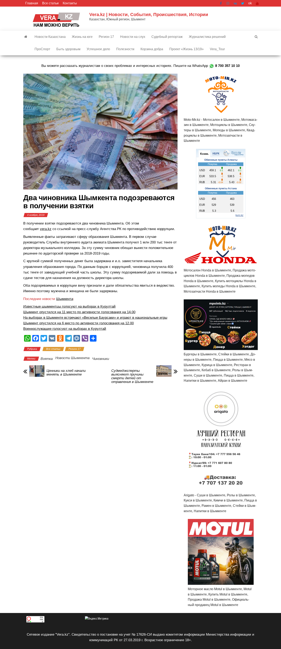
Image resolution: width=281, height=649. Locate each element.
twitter (242, 3)
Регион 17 (106, 36)
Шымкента (64, 299)
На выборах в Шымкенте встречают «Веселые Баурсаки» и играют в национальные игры (95, 318)
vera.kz (45, 229)
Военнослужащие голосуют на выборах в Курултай (64, 329)
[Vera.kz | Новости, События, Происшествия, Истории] (25, 37)
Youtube (257, 3)
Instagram (227, 3)
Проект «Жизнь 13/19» (186, 49)
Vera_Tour (217, 49)
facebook (221, 3)
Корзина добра (151, 49)
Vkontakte (235, 3)
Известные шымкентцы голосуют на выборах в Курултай (69, 306)
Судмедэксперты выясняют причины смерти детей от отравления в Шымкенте (132, 376)
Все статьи (50, 3)
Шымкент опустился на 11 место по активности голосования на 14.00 (79, 312)
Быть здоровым (68, 49)
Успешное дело (98, 49)
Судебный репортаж (167, 36)
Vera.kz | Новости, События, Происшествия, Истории (148, 14)
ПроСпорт (42, 49)
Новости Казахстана (50, 36)
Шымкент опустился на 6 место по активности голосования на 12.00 (78, 323)
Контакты (70, 3)
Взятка (47, 359)
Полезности (125, 49)
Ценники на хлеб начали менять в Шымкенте (66, 372)
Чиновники (100, 359)
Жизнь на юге (82, 36)
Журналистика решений (207, 36)
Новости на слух (132, 36)
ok (250, 3)
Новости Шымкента (72, 358)
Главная (31, 3)
